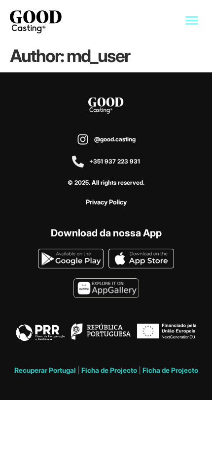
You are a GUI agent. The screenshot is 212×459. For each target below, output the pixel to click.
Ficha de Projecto (109, 370)
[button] (191, 20)
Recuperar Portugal (45, 370)
